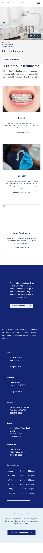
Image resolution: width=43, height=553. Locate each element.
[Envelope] (34, 35)
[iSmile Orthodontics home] (21, 514)
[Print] (31, 35)
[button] (38, 3)
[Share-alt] (38, 35)
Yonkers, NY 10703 (17, 385)
